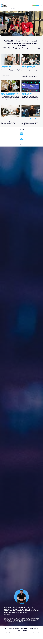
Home (19, 36)
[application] (18, 3)
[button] (34, 5)
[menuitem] (20, 8)
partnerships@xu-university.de (22, 144)
